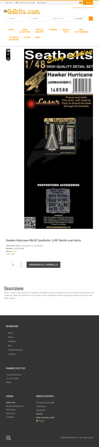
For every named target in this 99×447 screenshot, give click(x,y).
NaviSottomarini (81, 30)
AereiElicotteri (24, 30)
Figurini (53, 29)
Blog (9, 345)
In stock (79, 19)
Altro (27, 37)
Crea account (88, 7)
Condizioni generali (15, 350)
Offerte (11, 337)
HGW (14, 251)
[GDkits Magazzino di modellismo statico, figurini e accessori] (21, 11)
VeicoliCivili (65, 30)
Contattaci (12, 354)
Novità (10, 333)
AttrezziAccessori (14, 38)
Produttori (12, 341)
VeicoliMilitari (39, 30)
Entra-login (76, 7)
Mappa (41, 421)
